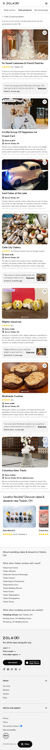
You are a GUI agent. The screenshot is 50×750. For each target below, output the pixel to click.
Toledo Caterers (9, 578)
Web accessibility (9, 730)
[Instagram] (16, 670)
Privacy (5, 718)
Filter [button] (27, 744)
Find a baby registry (10, 654)
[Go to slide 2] (23, 58)
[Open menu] (3, 3)
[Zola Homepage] (12, 3)
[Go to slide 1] (21, 58)
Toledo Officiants (9, 571)
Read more (42, 88)
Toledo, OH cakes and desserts (14, 16)
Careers (6, 694)
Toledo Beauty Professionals (13, 581)
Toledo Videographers (11, 595)
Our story (6, 686)
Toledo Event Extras (10, 568)
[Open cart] (46, 3)
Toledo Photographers (11, 598)
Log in (5, 648)
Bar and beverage (41, 10)
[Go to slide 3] (25, 58)
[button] (44, 33)
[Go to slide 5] (29, 58)
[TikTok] (19, 670)
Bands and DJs (9, 10)
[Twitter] (12, 670)
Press (5, 698)
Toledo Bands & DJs (10, 585)
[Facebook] (4, 670)
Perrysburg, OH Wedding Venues (15, 622)
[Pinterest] (8, 670)
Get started (12, 662)
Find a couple (8, 651)
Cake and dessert (25, 10)
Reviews (6, 690)
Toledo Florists (8, 591)
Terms (5, 722)
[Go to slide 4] (27, 58)
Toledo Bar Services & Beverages (15, 574)
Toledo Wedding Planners (12, 588)
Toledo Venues (8, 602)
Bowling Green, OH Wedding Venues (17, 618)
